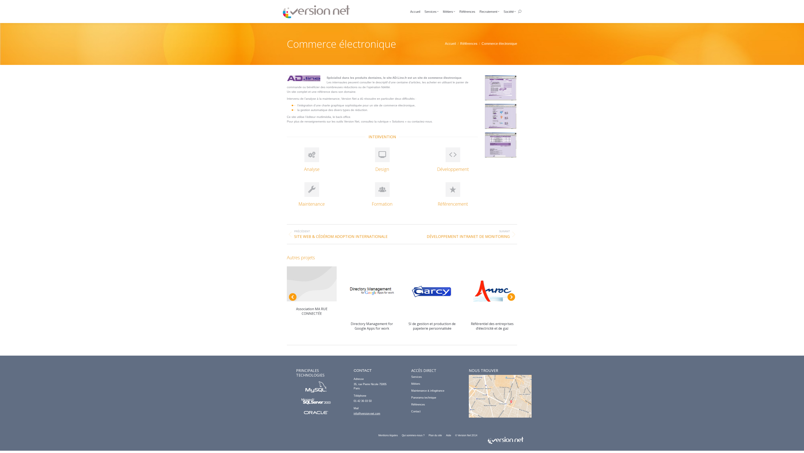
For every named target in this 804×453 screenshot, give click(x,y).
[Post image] (312, 283)
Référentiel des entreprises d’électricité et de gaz (492, 326)
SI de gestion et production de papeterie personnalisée (432, 326)
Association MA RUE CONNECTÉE (311, 311)
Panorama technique (423, 397)
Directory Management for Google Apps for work (372, 326)
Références (418, 404)
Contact (416, 411)
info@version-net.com (367, 413)
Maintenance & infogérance (427, 390)
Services (416, 376)
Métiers (415, 383)
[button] (292, 297)
